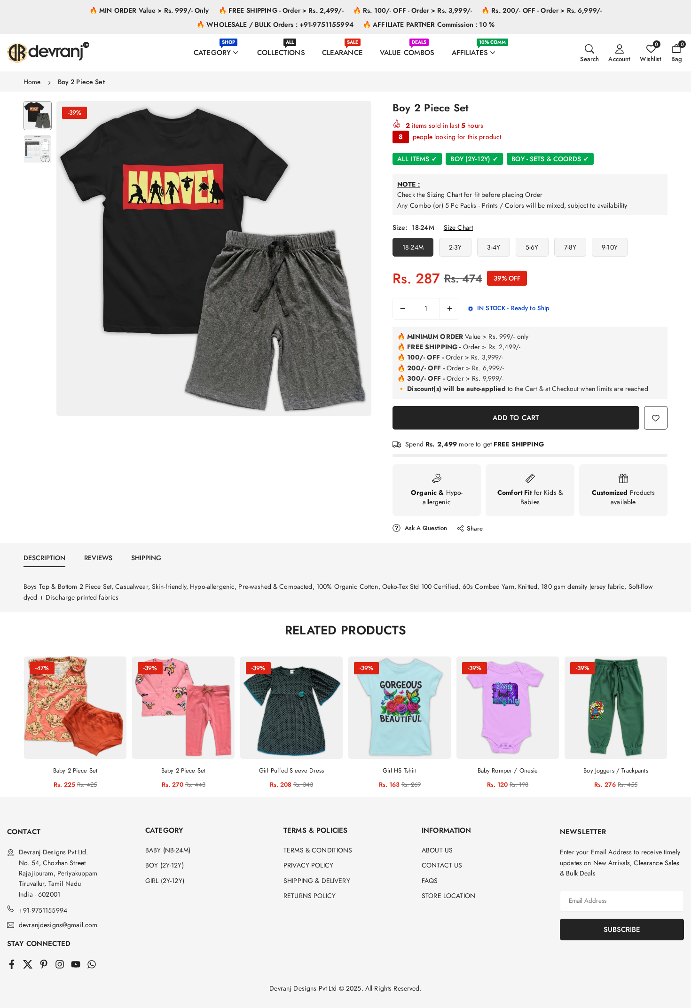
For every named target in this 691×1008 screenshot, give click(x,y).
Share (475, 528)
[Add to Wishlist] (655, 418)
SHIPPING (146, 558)
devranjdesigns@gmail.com (58, 925)
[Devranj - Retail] (48, 51)
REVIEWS (98, 558)
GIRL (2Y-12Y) (164, 880)
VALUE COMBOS (407, 48)
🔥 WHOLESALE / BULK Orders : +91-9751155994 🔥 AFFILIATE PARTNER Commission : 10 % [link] (345, 24)
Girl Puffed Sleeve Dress (291, 770)
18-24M (413, 247)
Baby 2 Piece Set (75, 770)
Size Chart (458, 227)
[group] (213, 258)
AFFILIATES (479, 48)
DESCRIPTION (44, 558)
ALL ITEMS (417, 159)
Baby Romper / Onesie (508, 770)
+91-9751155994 (43, 910)
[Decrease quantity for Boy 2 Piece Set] (402, 308)
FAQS (430, 880)
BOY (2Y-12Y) (474, 159)
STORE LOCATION (448, 895)
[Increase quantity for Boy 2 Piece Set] (449, 308)
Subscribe (622, 929)
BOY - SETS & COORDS (550, 159)
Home (32, 81)
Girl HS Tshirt (400, 770)
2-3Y (455, 247)
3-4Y (493, 247)
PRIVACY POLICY (308, 865)
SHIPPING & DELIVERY (316, 880)
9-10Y (610, 247)
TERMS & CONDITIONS (318, 850)
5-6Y (532, 247)
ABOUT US (437, 850)
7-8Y (570, 247)
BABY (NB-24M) (167, 850)
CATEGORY (214, 48)
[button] (348, 258)
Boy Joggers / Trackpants (615, 770)
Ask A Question (425, 528)
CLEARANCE (342, 48)
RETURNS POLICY (309, 895)
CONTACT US (442, 865)
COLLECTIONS (281, 48)
